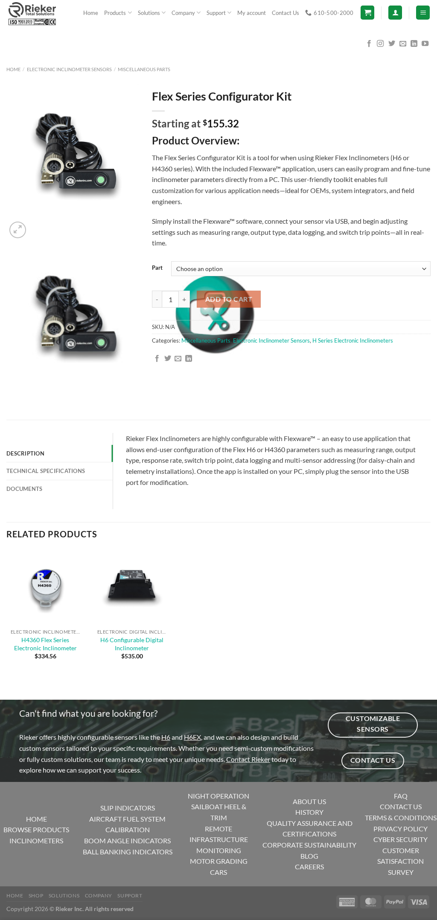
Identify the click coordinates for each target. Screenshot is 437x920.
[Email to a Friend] (178, 359)
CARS (218, 872)
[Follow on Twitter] (391, 44)
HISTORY (309, 812)
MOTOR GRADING (219, 861)
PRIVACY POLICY (400, 829)
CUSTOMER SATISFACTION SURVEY (400, 861)
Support (216, 12)
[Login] (395, 13)
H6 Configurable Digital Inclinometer (131, 644)
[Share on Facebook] (157, 359)
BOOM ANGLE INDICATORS (127, 840)
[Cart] (367, 13)
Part (157, 268)
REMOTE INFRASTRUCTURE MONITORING (218, 839)
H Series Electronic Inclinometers (352, 340)
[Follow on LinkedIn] (414, 44)
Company (183, 12)
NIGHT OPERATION (218, 796)
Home (90, 12)
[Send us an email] (402, 44)
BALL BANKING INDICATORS (127, 852)
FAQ (401, 796)
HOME (36, 819)
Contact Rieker (248, 759)
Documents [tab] (24, 488)
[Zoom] (17, 230)
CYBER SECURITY (400, 839)
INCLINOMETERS (36, 840)
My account (251, 12)
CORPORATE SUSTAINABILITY (309, 845)
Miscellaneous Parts (144, 69)
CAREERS (309, 866)
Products (115, 12)
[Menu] (423, 13)
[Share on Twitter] (167, 359)
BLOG (309, 856)
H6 (165, 737)
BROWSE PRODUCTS (36, 829)
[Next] (38, 225)
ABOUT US (309, 801)
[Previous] (10, 388)
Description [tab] (25, 453)
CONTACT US (401, 806)
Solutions (149, 12)
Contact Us (285, 12)
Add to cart (228, 299)
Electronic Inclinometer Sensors (69, 69)
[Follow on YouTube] (425, 44)
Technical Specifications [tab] (45, 470)
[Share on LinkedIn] (188, 359)
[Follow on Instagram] (380, 44)
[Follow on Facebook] (369, 44)
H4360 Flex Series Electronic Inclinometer (45, 644)
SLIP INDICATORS (127, 808)
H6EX (192, 737)
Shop (36, 895)
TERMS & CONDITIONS (401, 817)
